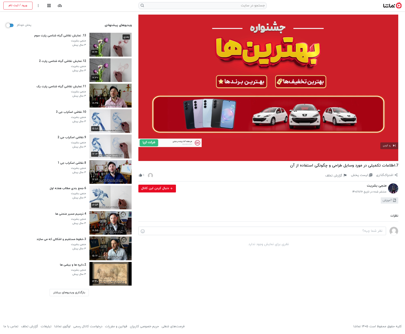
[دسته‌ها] (49, 5)
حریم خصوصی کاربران (144, 326)
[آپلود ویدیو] (60, 6)
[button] (389, 145)
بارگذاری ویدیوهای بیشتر (69, 292)
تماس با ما (10, 326)
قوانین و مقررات (116, 326)
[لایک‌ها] (150, 175)
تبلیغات (46, 326)
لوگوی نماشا (62, 326)
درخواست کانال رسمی (87, 326)
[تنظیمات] (38, 5)
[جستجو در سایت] (142, 5)
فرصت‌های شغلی (173, 326)
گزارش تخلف (29, 326)
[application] (268, 88)
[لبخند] (142, 231)
